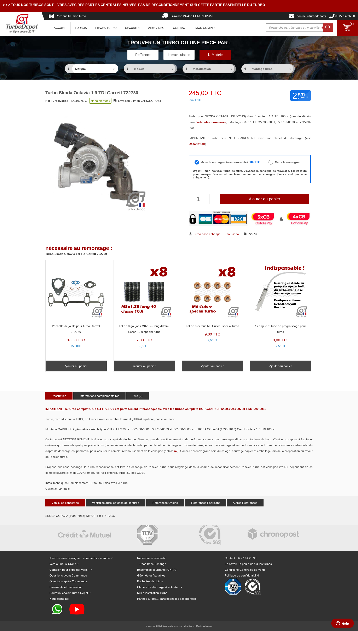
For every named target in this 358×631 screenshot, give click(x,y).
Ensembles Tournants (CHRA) (157, 569)
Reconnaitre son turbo (151, 558)
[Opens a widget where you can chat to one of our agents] (342, 624)
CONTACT (180, 27)
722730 (253, 234)
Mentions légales (204, 626)
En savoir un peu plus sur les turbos (248, 564)
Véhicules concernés (65, 502)
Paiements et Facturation (66, 587)
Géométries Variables (151, 575)
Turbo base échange (206, 234)
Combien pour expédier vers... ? (71, 569)
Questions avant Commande (68, 575)
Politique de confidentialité (242, 575)
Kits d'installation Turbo (152, 593)
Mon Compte (205, 27)
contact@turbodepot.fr (311, 16)
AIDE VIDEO (156, 27)
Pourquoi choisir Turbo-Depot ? (70, 593)
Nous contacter (59, 598)
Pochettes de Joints (150, 581)
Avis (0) (138, 395)
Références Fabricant (205, 502)
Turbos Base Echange (151, 564)
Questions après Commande (68, 581)
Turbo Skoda (230, 234)
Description (59, 395)
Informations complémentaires (99, 395)
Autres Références (245, 502)
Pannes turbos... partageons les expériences (166, 598)
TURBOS (81, 27)
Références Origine (165, 502)
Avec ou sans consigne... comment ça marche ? (81, 558)
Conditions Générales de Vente (245, 569)
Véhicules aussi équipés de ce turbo (115, 502)
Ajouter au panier (264, 199)
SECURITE (132, 27)
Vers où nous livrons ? (64, 564)
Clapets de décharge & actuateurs (159, 587)
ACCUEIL (60, 27)
